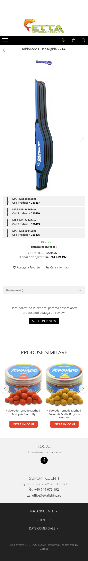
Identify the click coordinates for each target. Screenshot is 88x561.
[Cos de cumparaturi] (73, 40)
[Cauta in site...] (83, 40)
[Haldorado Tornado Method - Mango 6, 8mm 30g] (23, 385)
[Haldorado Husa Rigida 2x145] (44, 134)
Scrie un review (44, 321)
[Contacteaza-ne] (63, 40)
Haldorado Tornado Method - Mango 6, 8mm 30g (24, 412)
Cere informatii (59, 267)
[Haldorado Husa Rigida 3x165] (7, 201)
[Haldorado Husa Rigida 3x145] (7, 222)
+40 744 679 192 (46, 489)
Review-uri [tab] (15, 290)
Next (81, 138)
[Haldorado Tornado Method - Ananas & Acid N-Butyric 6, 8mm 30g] (64, 385)
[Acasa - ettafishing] (44, 26)
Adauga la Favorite (28, 267)
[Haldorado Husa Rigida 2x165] (7, 212)
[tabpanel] (44, 134)
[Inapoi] (3, 50)
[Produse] (5, 41)
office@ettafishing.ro (46, 495)
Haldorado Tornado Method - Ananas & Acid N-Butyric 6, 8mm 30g (64, 413)
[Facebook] (44, 460)
